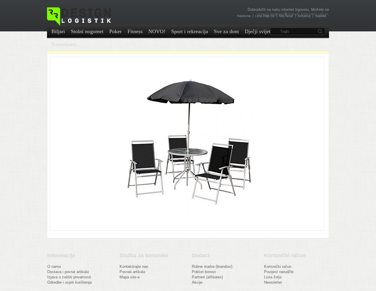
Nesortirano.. (65, 44)
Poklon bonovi (204, 272)
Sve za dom (226, 31)
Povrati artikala (132, 272)
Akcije (197, 282)
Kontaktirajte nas (134, 266)
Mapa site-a (130, 277)
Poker (115, 31)
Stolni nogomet (87, 31)
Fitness (134, 31)
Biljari (58, 31)
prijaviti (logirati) (270, 14)
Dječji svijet (258, 31)
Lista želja (272, 277)
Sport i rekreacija (189, 31)
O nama (54, 266)
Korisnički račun (277, 266)
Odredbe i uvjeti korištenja (69, 282)
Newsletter (273, 282)
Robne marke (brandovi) (212, 266)
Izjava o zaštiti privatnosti (69, 277)
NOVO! (156, 31)
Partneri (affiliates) (207, 277)
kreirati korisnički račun (308, 14)
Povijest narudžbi (278, 272)
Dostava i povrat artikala (68, 272)
